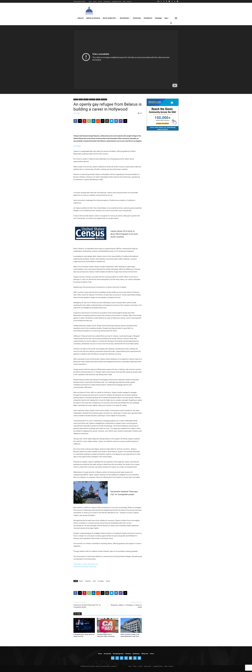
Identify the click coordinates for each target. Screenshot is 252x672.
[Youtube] (177, 1)
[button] (171, 22)
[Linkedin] (93, 121)
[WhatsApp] (89, 121)
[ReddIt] (98, 121)
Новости (86, 99)
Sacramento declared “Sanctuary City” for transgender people (87, 606)
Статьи (98, 99)
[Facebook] (161, 1)
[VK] (116, 121)
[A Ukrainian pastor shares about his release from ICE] (84, 625)
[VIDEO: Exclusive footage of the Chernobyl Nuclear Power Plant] (131, 625)
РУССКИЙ (77, 146)
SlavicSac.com (93, 564)
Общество (92, 99)
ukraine (108, 581)
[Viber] (121, 121)
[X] (175, 1)
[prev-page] (74, 640)
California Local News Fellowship (84, 567)
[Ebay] (158, 1)
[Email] (103, 121)
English (75, 99)
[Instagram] (164, 1)
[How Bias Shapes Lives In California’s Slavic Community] (107, 625)
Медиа (80, 99)
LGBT (94, 581)
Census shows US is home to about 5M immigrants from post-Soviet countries (124, 234)
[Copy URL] (125, 121)
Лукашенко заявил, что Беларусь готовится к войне (126, 606)
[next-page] (78, 640)
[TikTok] (172, 1)
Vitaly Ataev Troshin (80, 564)
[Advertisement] (141, 10)
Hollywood (88, 581)
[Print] (107, 121)
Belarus (81, 581)
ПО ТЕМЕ (78, 614)
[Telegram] (169, 1)
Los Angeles (101, 581)
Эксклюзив (104, 99)
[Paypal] (166, 1)
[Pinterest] (84, 121)
